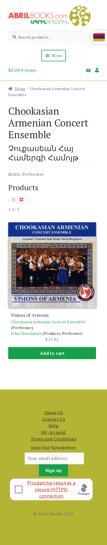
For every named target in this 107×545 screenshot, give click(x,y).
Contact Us (53, 419)
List (14, 199)
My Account (53, 432)
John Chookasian (26, 333)
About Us (53, 413)
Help (54, 426)
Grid (21, 199)
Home (20, 88)
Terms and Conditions (53, 439)
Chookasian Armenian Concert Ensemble (48, 321)
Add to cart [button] (52, 353)
